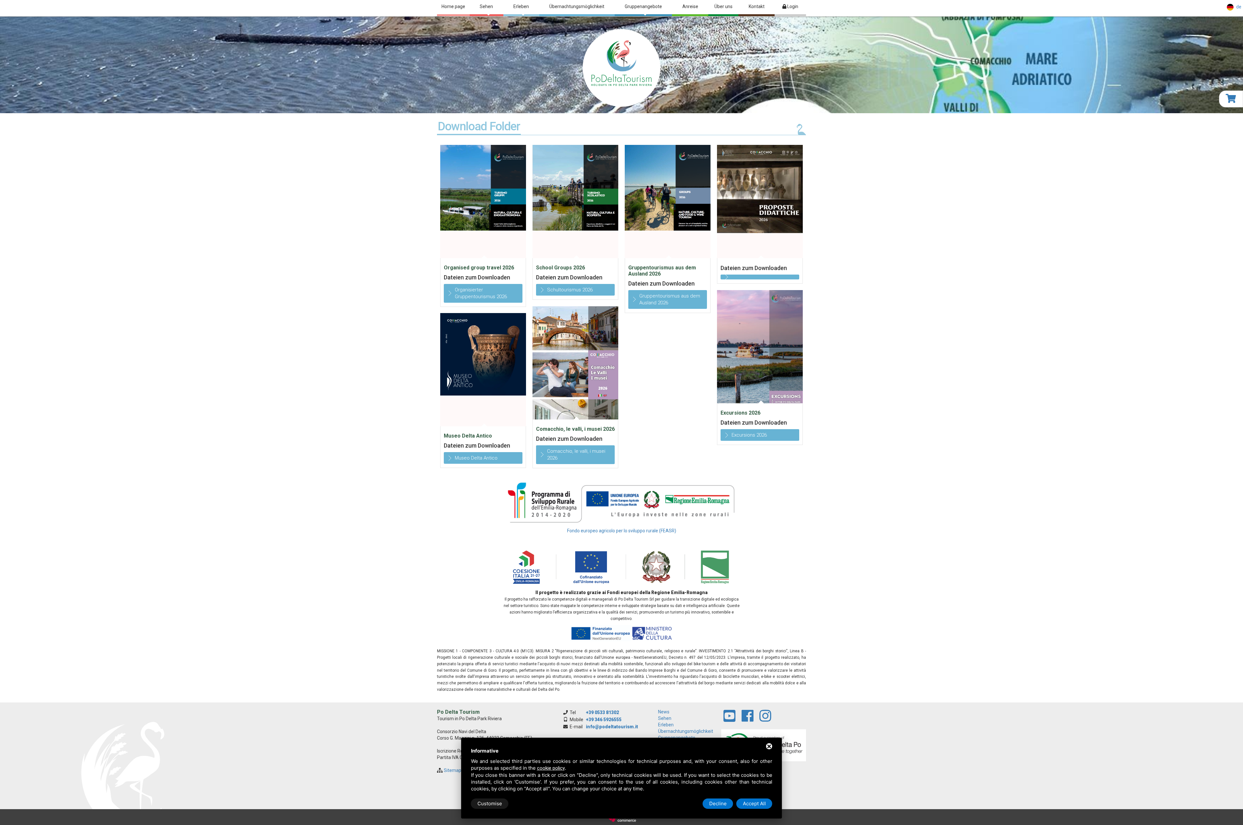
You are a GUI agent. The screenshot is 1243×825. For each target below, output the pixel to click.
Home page (453, 6)
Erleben (521, 6)
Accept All (754, 803)
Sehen (486, 6)
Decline (718, 803)
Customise (489, 803)
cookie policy (551, 768)
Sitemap (452, 770)
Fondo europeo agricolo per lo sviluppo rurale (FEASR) (621, 530)
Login (792, 6)
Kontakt (757, 6)
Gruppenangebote (643, 6)
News (663, 711)
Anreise (690, 6)
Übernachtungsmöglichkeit (576, 6)
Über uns (723, 6)
